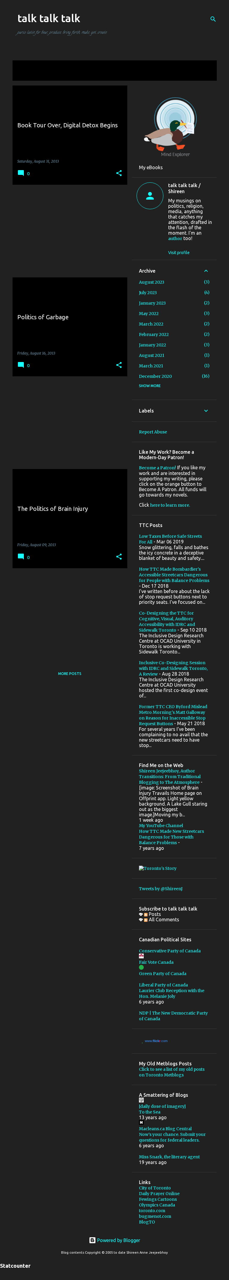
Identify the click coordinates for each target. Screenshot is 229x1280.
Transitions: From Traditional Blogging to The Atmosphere (170, 779)
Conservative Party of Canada (170, 951)
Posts (154, 914)
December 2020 (155, 376)
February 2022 (154, 334)
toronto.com (152, 1210)
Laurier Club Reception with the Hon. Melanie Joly (171, 993)
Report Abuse (153, 432)
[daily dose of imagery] (162, 1106)
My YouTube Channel (161, 825)
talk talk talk (48, 18)
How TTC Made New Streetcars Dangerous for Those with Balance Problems (171, 837)
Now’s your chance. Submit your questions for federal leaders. (172, 1137)
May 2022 (149, 313)
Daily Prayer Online (159, 1193)
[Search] (213, 19)
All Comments (163, 919)
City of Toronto (155, 1188)
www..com (156, 1041)
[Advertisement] (68, 231)
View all (25, 75)
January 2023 (152, 303)
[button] (119, 173)
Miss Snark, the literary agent (169, 1157)
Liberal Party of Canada (163, 985)
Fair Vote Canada (156, 962)
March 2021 (151, 366)
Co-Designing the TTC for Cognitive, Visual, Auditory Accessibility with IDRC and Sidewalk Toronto (167, 621)
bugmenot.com (155, 1216)
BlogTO (147, 1222)
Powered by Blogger (118, 1240)
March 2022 (151, 324)
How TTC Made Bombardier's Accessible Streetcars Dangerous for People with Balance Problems (174, 574)
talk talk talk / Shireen (184, 188)
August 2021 (151, 355)
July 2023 (148, 292)
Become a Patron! (157, 468)
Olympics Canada (157, 1205)
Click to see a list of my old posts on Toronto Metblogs (172, 1072)
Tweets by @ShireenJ (160, 888)
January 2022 (152, 345)
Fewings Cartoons (158, 1199)
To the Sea (149, 1112)
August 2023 (151, 282)
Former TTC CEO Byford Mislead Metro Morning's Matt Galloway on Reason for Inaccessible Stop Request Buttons (173, 715)
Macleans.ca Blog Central (165, 1128)
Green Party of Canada (162, 973)
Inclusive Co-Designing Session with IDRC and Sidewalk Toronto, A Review (173, 668)
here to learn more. (170, 505)
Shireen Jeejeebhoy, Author (167, 771)
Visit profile (179, 252)
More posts (69, 674)
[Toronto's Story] (158, 868)
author (175, 238)
